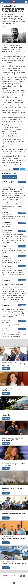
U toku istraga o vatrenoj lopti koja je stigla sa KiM (13, 364)
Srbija (14, 344)
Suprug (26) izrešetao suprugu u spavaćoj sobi (11, 389)
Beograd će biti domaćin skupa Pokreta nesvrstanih (14, 514)
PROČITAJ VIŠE (5, 368)
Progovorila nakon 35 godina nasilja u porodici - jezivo (13, 464)
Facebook (16, 169)
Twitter (23, 169)
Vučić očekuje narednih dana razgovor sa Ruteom (13, 539)
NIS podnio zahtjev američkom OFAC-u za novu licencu (14, 564)
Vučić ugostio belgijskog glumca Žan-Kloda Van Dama (13, 439)
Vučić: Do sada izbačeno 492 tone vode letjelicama (13, 489)
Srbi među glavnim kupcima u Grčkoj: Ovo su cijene (13, 414)
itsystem (15, 580)
